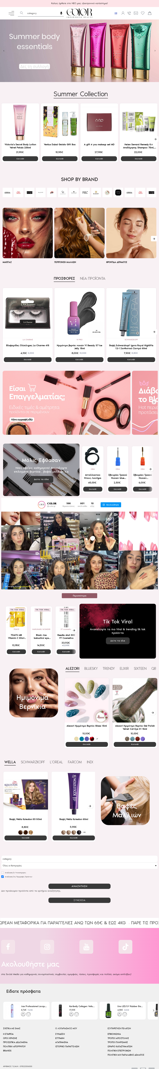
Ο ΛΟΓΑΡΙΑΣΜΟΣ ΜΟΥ (66, 1028)
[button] (20, 158)
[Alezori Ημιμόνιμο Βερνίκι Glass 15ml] (86, 700)
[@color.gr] (42, 505)
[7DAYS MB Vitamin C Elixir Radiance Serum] (16, 617)
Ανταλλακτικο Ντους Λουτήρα (92, 476)
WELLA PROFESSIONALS (85, 194)
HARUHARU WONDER (41, 629)
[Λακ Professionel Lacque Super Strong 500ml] (12, 1010)
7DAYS (16, 629)
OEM (93, 469)
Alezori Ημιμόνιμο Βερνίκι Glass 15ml (87, 725)
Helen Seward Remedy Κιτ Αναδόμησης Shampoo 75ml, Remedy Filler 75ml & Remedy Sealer (139, 146)
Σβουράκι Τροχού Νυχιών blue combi (117, 476)
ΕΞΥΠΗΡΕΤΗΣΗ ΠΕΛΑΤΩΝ (119, 1028)
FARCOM (75, 762)
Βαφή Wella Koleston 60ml (73, 819)
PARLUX (118, 195)
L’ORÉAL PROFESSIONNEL (74, 194)
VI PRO (79, 340)
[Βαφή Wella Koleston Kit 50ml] (25, 794)
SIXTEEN (140, 668)
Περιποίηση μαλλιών (65, 262)
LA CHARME (28, 340)
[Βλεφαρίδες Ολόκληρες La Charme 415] (28, 313)
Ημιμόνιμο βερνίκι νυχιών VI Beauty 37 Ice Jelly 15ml (79, 347)
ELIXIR (107, 195)
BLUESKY (40, 195)
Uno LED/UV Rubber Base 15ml (130, 1006)
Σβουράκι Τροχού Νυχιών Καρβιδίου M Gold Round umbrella (142, 476)
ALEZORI (51, 195)
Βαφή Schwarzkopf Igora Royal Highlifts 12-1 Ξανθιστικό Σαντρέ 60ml (131, 347)
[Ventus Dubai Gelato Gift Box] (60, 122)
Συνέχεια (80, 900)
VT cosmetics (66, 629)
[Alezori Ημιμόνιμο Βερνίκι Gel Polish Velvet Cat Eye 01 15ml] (135, 700)
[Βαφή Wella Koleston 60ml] (73, 794)
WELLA (10, 762)
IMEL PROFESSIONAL (29, 194)
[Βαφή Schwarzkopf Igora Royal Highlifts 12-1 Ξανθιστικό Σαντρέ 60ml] (131, 313)
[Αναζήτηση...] (21, 13)
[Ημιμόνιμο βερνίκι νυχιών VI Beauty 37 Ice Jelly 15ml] (79, 313)
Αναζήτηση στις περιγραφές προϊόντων (18, 877)
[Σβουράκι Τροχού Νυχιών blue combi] (118, 457)
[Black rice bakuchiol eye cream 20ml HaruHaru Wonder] (41, 617)
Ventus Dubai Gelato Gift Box (60, 144)
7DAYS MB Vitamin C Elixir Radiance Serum (16, 637)
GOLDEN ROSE (7, 194)
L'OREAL (56, 762)
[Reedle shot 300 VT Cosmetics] (66, 617)
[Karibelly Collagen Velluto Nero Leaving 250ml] (60, 1010)
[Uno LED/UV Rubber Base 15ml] (108, 1010)
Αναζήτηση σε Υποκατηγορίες (15, 873)
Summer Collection (81, 94)
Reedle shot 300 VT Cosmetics (66, 637)
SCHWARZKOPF (18, 195)
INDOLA (93, 762)
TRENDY (109, 668)
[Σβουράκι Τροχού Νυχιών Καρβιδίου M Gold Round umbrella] (142, 457)
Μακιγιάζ (7, 262)
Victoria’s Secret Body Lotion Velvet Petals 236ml (20, 146)
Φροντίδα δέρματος (116, 262)
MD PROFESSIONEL (96, 194)
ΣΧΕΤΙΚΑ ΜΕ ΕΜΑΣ (11, 1028)
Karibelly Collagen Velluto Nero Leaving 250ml (82, 1006)
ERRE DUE (63, 194)
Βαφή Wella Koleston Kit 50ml (25, 819)
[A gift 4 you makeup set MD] (99, 122)
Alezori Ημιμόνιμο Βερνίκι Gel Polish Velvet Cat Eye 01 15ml (135, 727)
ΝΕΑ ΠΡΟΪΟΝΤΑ (92, 278)
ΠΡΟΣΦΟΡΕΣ (64, 278)
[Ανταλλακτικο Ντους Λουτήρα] (93, 457)
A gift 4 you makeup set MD (99, 144)
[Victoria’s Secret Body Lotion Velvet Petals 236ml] (20, 122)
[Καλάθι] (150, 13)
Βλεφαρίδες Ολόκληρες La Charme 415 (27, 345)
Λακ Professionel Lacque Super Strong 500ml (34, 1006)
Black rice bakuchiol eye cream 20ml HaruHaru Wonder (41, 637)
